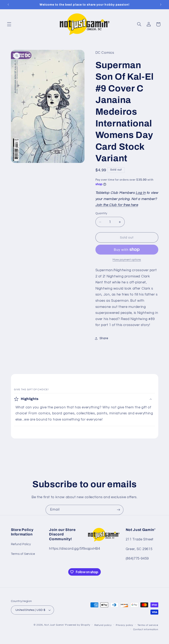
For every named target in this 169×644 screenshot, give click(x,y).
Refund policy (103, 625)
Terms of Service (23, 553)
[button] (9, 24)
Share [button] (104, 338)
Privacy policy (124, 625)
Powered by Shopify (77, 625)
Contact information (145, 629)
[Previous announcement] (8, 4)
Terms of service (147, 625)
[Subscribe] (118, 510)
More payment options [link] (127, 259)
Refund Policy (21, 544)
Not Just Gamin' (54, 625)
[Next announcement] (160, 4)
